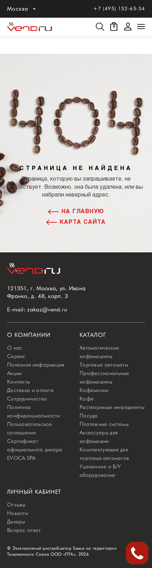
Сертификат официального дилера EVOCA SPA (35, 449)
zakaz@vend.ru (47, 309)
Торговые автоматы (104, 365)
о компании (29, 335)
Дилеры (16, 522)
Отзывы (16, 505)
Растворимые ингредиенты (112, 407)
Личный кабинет (34, 491)
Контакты (18, 382)
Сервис (16, 356)
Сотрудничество (27, 399)
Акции (14, 373)
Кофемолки (94, 390)
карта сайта (83, 222)
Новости (17, 513)
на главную (83, 211)
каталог (93, 335)
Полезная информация (35, 365)
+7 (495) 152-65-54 (119, 8)
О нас (14, 348)
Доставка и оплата (30, 390)
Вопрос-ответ (24, 530)
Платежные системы (104, 424)
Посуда (89, 415)
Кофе (87, 399)
